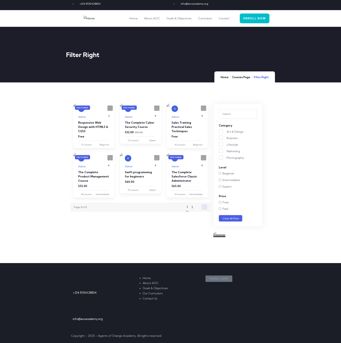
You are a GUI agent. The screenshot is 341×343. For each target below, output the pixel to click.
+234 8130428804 (85, 292)
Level (222, 167)
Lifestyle (232, 144)
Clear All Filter (231, 218)
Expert (226, 186)
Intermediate (230, 180)
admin (82, 116)
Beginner (227, 173)
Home (225, 77)
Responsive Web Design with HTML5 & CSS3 (93, 127)
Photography (235, 158)
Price (222, 196)
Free (225, 202)
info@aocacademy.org (88, 319)
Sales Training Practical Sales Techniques (182, 127)
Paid (224, 208)
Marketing (233, 151)
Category (225, 125)
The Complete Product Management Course (93, 176)
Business (232, 138)
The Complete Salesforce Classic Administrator (184, 176)
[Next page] (204, 207)
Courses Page (241, 77)
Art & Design (234, 131)
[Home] (89, 18)
